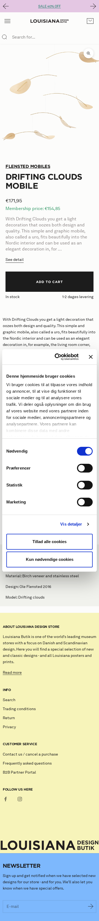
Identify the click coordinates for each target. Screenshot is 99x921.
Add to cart (49, 281)
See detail (15, 259)
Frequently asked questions (27, 763)
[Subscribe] (90, 906)
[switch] (85, 468)
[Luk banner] (91, 357)
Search (9, 700)
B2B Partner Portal (19, 772)
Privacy (9, 727)
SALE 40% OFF (49, 6)
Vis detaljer (71, 524)
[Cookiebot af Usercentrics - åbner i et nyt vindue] (58, 356)
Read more (12, 672)
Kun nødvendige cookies (49, 559)
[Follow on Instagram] (20, 799)
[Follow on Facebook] (5, 799)
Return (9, 718)
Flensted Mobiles (28, 166)
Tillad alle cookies (49, 541)
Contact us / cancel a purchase (30, 754)
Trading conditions (19, 709)
